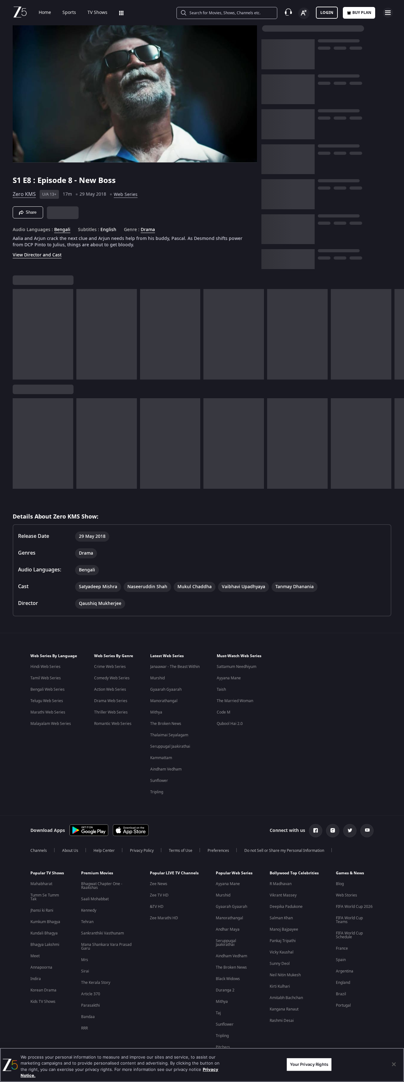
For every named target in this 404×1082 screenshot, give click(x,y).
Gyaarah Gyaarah (166, 689)
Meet (35, 956)
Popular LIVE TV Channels (174, 873)
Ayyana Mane (229, 678)
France (342, 948)
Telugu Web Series (46, 701)
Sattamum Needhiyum (236, 667)
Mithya (156, 712)
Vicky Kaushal (281, 952)
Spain (341, 960)
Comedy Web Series (112, 678)
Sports (69, 12)
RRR (84, 1028)
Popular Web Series (234, 873)
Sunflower (159, 780)
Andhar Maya (228, 929)
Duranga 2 (225, 990)
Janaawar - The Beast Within (175, 667)
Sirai (85, 971)
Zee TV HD (159, 895)
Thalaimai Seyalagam (169, 735)
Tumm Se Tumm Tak (44, 897)
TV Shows (97, 12)
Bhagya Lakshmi (44, 944)
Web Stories (346, 895)
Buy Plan (361, 13)
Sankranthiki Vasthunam (102, 933)
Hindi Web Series (45, 667)
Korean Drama (43, 990)
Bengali (62, 230)
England (343, 982)
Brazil (341, 994)
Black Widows (228, 979)
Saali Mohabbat (95, 899)
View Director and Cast (37, 255)
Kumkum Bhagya (45, 922)
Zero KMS (24, 194)
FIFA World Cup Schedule (349, 935)
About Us (70, 850)
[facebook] (315, 830)
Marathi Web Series (47, 712)
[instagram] (332, 830)
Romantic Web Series (112, 724)
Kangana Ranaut (284, 1009)
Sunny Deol (280, 963)
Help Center (104, 850)
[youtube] (367, 830)
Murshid (157, 678)
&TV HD (157, 906)
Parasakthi (90, 1005)
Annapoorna (41, 967)
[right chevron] (397, 334)
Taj (218, 1013)
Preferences (218, 850)
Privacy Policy (142, 850)
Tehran (87, 922)
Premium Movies (97, 873)
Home (45, 12)
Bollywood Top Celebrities (294, 873)
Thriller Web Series (111, 712)
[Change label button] (304, 13)
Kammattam (161, 758)
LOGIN (326, 13)
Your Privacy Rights (309, 1064)
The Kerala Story (95, 982)
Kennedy (88, 910)
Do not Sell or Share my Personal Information (284, 850)
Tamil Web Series (45, 678)
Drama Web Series (110, 701)
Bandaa (88, 1017)
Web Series (126, 194)
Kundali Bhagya (44, 933)
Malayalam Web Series (50, 724)
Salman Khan (281, 918)
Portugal (343, 1005)
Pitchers (223, 1047)
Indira (35, 979)
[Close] (394, 1064)
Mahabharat (41, 884)
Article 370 (90, 994)
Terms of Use (180, 850)
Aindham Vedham (166, 769)
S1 (18, 180)
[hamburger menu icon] (388, 13)
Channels (38, 850)
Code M (223, 712)
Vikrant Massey (283, 895)
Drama (148, 230)
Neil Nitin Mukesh (285, 975)
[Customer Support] (288, 12)
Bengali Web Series (47, 689)
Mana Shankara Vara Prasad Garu (106, 946)
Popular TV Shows (47, 873)
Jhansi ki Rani (41, 910)
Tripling (156, 792)
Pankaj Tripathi (283, 941)
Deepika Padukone (286, 906)
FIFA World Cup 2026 (354, 906)
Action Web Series (110, 689)
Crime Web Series (110, 667)
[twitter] (349, 830)
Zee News (158, 884)
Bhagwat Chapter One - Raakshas (101, 885)
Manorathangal (163, 701)
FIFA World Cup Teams (349, 920)
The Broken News (165, 724)
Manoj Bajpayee (284, 929)
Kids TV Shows (42, 1001)
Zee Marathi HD (164, 918)
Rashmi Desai (282, 1020)
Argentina (344, 971)
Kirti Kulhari (280, 986)
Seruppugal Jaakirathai (170, 746)
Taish (221, 689)
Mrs (84, 960)
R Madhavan (281, 884)
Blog (340, 884)
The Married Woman (235, 701)
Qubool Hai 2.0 (230, 724)
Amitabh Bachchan (286, 998)
